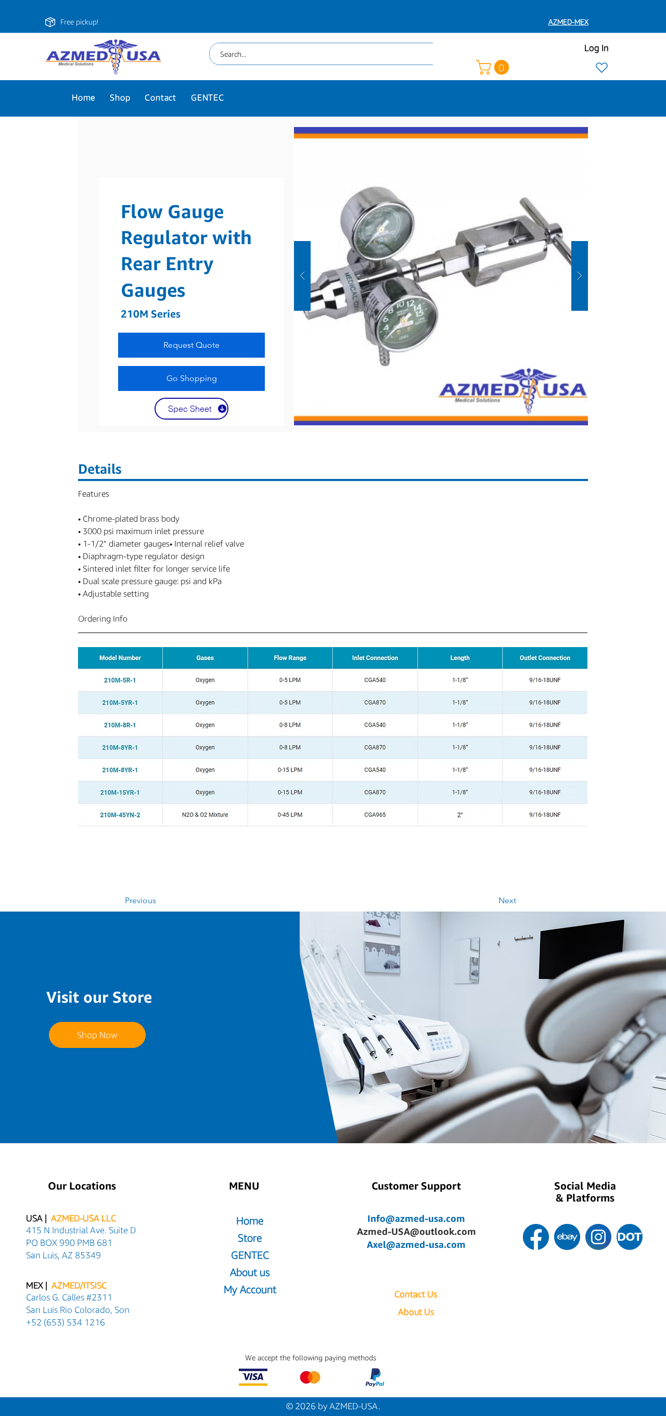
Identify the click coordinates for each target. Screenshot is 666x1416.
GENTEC (250, 1255)
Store (250, 1238)
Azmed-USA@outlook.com (416, 1231)
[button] (494, 67)
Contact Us (415, 1293)
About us (250, 1272)
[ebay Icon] (567, 1237)
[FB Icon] (536, 1237)
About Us (416, 1311)
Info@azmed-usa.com (416, 1218)
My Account (250, 1289)
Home (249, 1221)
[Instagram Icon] (598, 1237)
